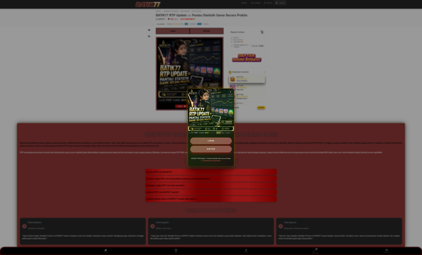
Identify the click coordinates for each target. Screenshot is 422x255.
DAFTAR (211, 149)
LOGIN (211, 141)
